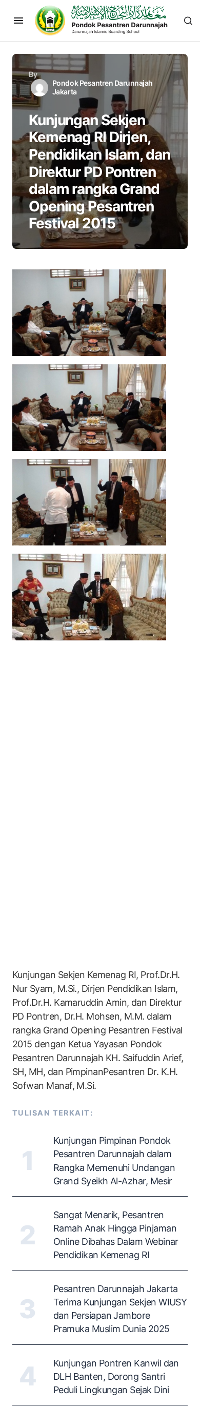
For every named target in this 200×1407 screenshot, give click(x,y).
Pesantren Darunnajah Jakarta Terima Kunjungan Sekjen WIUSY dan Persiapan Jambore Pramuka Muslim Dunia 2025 (120, 1308)
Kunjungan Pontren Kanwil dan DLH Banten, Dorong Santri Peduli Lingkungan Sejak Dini (116, 1376)
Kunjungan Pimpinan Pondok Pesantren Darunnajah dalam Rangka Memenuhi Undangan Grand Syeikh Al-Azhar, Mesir (114, 1160)
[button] (18, 20)
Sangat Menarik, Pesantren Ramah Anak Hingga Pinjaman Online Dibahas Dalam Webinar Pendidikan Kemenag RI (115, 1234)
